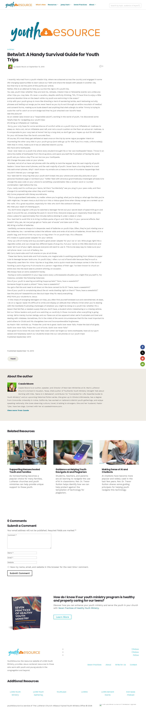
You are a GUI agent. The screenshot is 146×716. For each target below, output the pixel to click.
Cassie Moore (21, 67)
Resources (53, 5)
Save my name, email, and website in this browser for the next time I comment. (49, 567)
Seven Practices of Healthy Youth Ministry (78, 608)
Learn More (62, 617)
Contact (133, 665)
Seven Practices (80, 5)
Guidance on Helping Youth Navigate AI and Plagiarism (71, 471)
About (92, 5)
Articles (10, 49)
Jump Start (66, 5)
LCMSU (84, 692)
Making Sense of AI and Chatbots (115, 471)
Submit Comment (20, 573)
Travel (13, 359)
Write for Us (120, 665)
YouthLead (61, 692)
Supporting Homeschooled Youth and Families (24, 471)
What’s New (41, 5)
